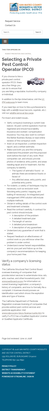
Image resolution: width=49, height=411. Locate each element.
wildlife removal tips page (21, 113)
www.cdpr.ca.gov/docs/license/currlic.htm (22, 313)
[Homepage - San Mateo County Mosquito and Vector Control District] (24, 9)
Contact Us (10, 25)
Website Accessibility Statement (18, 373)
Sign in (30, 377)
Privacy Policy (9, 366)
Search (38, 32)
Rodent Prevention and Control (18, 54)
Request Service (12, 21)
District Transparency (13, 370)
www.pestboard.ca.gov (12, 281)
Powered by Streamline (14, 377)
